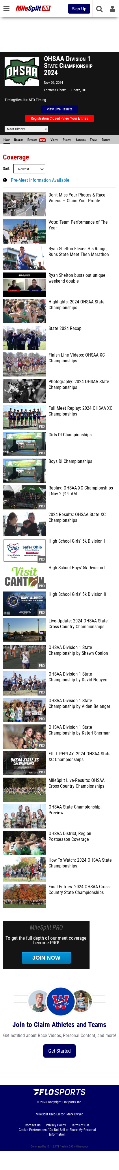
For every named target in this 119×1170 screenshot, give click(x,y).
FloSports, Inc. (72, 1102)
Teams (93, 140)
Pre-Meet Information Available (40, 180)
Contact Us (32, 1125)
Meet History (16, 129)
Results (18, 140)
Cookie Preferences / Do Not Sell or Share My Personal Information (57, 1132)
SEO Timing (37, 100)
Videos (54, 140)
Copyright (55, 1102)
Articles (80, 140)
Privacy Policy (56, 1125)
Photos (67, 140)
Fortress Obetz (55, 90)
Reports (36, 140)
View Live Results (59, 109)
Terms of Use (80, 1125)
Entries (106, 140)
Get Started (59, 1051)
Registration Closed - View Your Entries (59, 118)
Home (6, 140)
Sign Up (79, 8)
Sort (6, 168)
